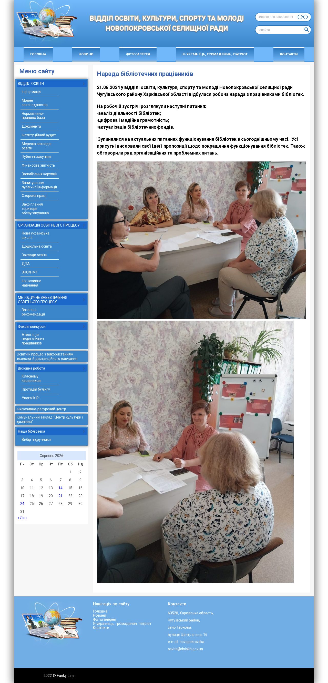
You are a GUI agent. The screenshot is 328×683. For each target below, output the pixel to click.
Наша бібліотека (31, 431)
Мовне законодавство (35, 102)
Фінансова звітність (38, 165)
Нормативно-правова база (33, 115)
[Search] (306, 29)
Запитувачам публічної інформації (39, 185)
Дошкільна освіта (37, 246)
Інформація (31, 92)
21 (60, 496)
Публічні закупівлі (37, 157)
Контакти (289, 54)
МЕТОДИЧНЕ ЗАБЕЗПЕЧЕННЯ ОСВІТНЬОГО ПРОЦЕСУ (42, 299)
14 (60, 488)
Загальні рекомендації (33, 312)
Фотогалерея (138, 54)
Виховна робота (31, 368)
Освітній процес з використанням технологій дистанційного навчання (47, 356)
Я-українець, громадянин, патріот (215, 54)
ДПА (26, 264)
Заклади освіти (34, 255)
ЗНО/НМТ (30, 272)
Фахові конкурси (32, 326)
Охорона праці (34, 195)
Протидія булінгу (36, 389)
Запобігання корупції (39, 174)
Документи (31, 126)
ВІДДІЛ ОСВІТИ (31, 83)
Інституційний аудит (39, 135)
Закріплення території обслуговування (35, 208)
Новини (86, 54)
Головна (38, 54)
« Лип (22, 518)
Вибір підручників (37, 439)
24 (22, 504)
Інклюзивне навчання (31, 283)
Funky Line (66, 675)
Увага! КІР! (30, 398)
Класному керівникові (31, 378)
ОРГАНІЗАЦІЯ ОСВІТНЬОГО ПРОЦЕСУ (49, 225)
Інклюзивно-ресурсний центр (41, 409)
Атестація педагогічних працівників (33, 339)
